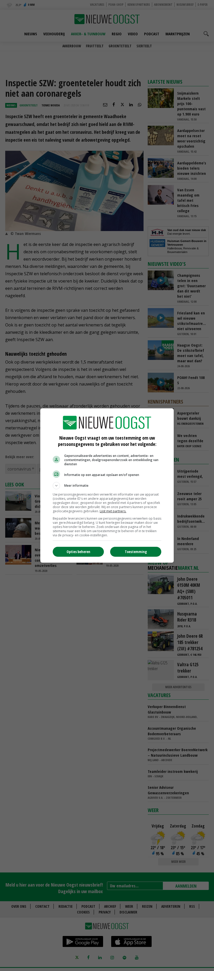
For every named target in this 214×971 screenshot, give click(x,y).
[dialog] (107, 485)
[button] (107, 485)
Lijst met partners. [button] (113, 511)
